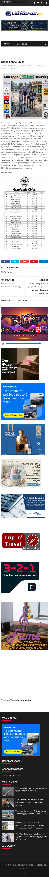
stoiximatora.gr (23, 700)
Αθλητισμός (29, 66)
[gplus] (42, 3)
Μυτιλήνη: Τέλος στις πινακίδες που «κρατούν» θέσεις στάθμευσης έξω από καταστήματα (31, 836)
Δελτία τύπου (38, 66)
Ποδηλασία (12, 68)
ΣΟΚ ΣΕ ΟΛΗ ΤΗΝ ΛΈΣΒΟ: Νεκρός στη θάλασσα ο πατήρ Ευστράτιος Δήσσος (29, 802)
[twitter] (38, 3)
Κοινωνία (4, 68)
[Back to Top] (24, 874)
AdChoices (5, 854)
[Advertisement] (24, 676)
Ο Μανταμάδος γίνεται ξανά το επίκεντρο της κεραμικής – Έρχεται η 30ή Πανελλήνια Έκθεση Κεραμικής (29, 825)
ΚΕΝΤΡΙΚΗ (7, 44)
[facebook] (34, 3)
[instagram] (46, 3)
